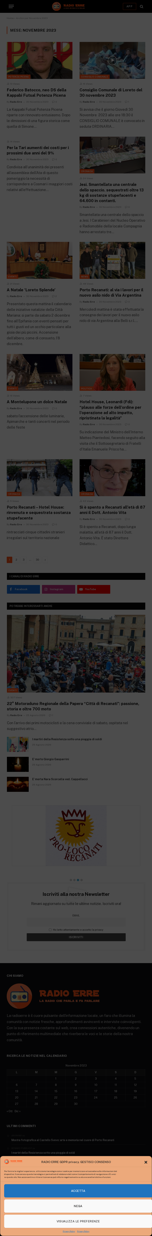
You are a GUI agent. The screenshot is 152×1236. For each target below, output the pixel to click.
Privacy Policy (69, 1231)
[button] (146, 1162)
